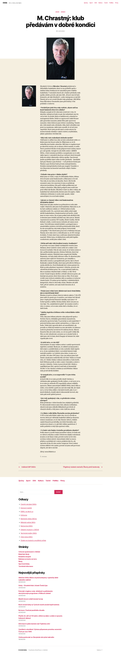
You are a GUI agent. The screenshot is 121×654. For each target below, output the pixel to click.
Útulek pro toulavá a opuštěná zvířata (33, 540)
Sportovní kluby (24, 564)
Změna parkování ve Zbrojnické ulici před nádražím (36, 637)
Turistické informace (25, 566)
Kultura (100, 3)
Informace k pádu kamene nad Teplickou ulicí (34, 624)
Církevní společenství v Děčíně (29, 552)
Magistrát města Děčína (29, 519)
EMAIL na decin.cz (27, 511)
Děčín (5, 3)
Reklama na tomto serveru (27, 559)
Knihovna (24, 515)
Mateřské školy (23, 554)
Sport (91, 3)
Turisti (106, 3)
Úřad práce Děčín (27, 537)
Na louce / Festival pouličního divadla (31, 610)
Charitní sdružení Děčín (28, 504)
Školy (20, 561)
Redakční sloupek (24, 557)
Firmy (116, 3)
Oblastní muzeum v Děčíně (30, 530)
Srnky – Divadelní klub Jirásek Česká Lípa (32, 585)
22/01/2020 (61, 31)
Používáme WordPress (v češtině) (38, 650)
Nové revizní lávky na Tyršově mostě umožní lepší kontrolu (38, 605)
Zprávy (86, 3)
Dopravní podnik (26, 508)
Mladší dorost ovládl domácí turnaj (30, 599)
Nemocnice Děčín (27, 526)
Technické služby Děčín (29, 533)
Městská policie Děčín (28, 522)
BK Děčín (44, 456)
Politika (111, 3)
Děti (95, 3)
